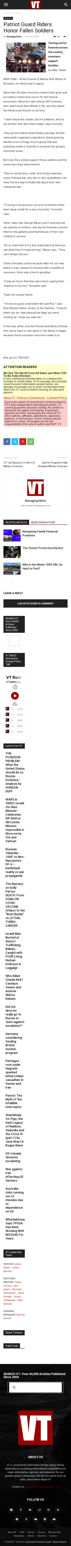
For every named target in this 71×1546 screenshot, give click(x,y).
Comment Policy (57, 397)
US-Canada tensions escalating (13, 1157)
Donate (41, 1532)
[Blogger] (11, 1510)
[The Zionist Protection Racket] (12, 552)
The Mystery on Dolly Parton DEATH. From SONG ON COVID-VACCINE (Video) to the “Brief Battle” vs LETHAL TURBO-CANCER (15, 904)
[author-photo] (35, 495)
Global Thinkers (14, 1332)
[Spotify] (16, 1519)
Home (6, 12)
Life (6, 556)
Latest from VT (14, 745)
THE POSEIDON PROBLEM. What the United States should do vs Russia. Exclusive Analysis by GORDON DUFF (15, 772)
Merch (31, 1535)
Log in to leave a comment (35, 603)
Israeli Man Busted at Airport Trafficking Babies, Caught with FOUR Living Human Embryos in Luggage (14, 951)
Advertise (41, 1535)
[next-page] (11, 581)
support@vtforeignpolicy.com (42, 1486)
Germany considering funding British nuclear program (14, 1043)
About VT (9, 397)
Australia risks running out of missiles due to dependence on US (15, 1200)
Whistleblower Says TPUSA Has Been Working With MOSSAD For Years (16, 1229)
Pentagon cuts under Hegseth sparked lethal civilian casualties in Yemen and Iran (14, 1074)
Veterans (17, 12)
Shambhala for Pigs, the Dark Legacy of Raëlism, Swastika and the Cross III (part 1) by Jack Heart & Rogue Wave (15, 1130)
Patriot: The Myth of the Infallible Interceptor (14, 1101)
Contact (53, 1535)
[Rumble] (48, 1510)
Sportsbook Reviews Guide (38, 1541)
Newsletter (19, 1535)
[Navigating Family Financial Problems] (12, 535)
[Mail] (30, 1510)
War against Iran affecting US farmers (14, 1174)
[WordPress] (44, 1519)
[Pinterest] (22, 441)
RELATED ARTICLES (16, 522)
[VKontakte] (35, 1519)
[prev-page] (5, 581)
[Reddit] (39, 1510)
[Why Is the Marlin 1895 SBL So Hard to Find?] (12, 569)
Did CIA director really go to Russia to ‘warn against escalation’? (15, 1016)
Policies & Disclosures (31, 397)
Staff (22, 1532)
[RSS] (57, 1510)
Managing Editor (14, 36)
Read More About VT (39, 1479)
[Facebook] (6, 441)
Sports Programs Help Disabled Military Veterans (53, 464)
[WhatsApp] (30, 441)
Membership (54, 1532)
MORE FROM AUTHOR (43, 522)
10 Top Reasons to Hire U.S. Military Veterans (19, 464)
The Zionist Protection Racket (42, 548)
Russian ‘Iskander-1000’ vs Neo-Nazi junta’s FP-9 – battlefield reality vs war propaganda (15, 862)
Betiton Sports (59, 1541)
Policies (31, 1532)
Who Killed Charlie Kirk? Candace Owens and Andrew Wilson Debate (14, 987)
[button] (5, 4)
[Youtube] (54, 1519)
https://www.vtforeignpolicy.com (35, 505)
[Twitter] (14, 441)
